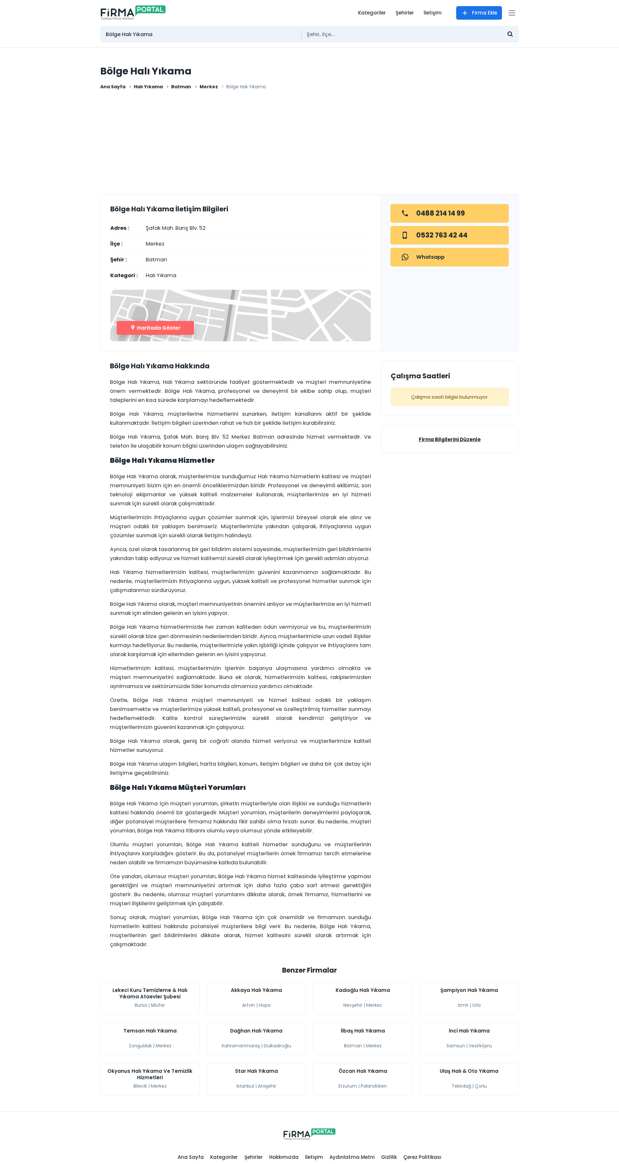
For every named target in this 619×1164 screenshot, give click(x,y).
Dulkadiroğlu (277, 1046)
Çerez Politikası (422, 1157)
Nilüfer (158, 1005)
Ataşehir (267, 1086)
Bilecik (140, 1086)
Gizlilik (389, 1157)
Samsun (456, 1046)
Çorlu (481, 1086)
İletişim (433, 12)
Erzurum (348, 1086)
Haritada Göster (158, 328)
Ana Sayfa (112, 86)
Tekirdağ (461, 1086)
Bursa (141, 1005)
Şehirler (405, 12)
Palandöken (374, 1086)
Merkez (209, 86)
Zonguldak (140, 1046)
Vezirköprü (480, 1046)
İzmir (463, 1005)
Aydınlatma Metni (352, 1157)
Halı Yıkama (148, 86)
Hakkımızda (284, 1157)
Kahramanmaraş (241, 1046)
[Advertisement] (309, 144)
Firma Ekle (484, 12)
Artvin (248, 1005)
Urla (476, 1005)
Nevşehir (352, 1005)
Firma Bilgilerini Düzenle (450, 439)
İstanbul (245, 1086)
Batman (181, 86)
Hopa (264, 1005)
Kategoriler (372, 12)
